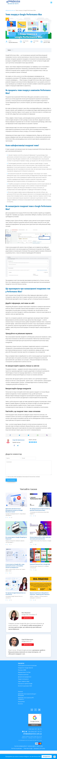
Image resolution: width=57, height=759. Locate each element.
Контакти (20, 703)
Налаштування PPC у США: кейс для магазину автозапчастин (40, 538)
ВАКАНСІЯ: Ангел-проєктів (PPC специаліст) (26, 698)
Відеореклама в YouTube (24, 672)
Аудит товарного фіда (23, 681)
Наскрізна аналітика (23, 674)
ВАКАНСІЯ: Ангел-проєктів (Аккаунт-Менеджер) (27, 694)
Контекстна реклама (16, 748)
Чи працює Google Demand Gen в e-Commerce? (16, 593)
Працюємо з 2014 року (39, 748)
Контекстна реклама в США (25, 686)
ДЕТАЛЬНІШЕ (28, 618)
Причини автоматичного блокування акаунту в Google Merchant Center (14, 510)
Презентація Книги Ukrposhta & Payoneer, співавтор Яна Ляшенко (40, 593)
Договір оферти (32, 746)
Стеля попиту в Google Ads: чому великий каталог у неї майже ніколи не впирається (15, 565)
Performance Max (11, 35)
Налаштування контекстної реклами (27, 665)
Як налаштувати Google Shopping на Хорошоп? (16, 538)
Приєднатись (46, 756)
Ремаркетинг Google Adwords (25, 667)
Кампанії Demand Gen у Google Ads (40, 564)
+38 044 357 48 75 (12, 4)
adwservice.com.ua (10, 10)
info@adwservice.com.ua (32, 734)
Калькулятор (21, 701)
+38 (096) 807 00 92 (34, 731)
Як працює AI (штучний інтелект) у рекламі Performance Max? (40, 509)
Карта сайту (40, 746)
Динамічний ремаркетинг (24, 677)
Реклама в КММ (22, 670)
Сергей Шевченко (19, 440)
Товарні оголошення (23, 679)
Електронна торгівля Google (25, 683)
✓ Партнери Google (28, 748)
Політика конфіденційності (20, 746)
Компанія (20, 691)
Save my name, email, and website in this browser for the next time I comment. (23, 476)
